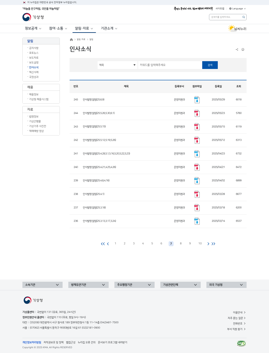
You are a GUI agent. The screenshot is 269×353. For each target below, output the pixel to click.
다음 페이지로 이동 (208, 243)
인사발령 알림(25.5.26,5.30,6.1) (98, 113)
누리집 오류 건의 (86, 342)
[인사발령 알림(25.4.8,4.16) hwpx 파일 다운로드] (197, 181)
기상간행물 (35, 121)
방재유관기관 (78, 284)
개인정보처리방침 (31, 342)
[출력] (243, 49)
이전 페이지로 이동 (108, 243)
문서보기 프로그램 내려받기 (112, 342)
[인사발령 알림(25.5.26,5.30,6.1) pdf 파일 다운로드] (197, 113)
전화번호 (238, 323)
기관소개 (107, 28)
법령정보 (33, 116)
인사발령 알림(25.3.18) (94, 207)
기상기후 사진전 (37, 126)
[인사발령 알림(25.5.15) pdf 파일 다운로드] (197, 127)
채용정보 (33, 94)
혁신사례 (33, 72)
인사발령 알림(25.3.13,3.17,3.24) (99, 221)
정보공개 (31, 28)
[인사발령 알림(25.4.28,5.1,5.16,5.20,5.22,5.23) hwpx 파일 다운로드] (197, 154)
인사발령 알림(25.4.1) (93, 194)
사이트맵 (220, 8)
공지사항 (33, 48)
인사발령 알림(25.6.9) (93, 99)
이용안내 (238, 312)
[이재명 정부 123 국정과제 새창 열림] (193, 9)
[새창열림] (237, 28)
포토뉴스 (33, 53)
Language (238, 8)
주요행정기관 (124, 284)
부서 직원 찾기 (235, 329)
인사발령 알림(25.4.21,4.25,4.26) (99, 167)
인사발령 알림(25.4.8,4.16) (96, 180)
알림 (91, 39)
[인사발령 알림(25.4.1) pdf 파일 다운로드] (197, 194)
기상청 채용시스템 (38, 99)
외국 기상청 (215, 284)
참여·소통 (56, 28)
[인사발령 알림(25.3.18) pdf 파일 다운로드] (197, 208)
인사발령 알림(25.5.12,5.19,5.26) (99, 140)
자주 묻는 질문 (235, 318)
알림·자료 (82, 28)
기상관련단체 (170, 284)
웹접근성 (70, 342)
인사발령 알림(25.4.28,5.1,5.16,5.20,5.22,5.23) (106, 153)
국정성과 (33, 77)
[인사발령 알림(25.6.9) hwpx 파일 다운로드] (197, 100)
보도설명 (33, 62)
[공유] (237, 49)
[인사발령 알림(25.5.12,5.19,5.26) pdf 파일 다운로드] (197, 140)
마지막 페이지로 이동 (213, 243)
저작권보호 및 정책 (54, 342)
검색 (210, 65)
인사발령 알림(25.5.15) (94, 126)
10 (200, 243)
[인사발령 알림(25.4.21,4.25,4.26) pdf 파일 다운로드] (197, 167)
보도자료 (33, 57)
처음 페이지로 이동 (103, 243)
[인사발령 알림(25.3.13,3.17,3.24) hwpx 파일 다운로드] (197, 221)
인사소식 (33, 67)
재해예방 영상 (36, 131)
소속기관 (30, 284)
